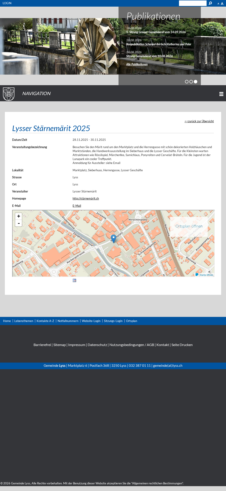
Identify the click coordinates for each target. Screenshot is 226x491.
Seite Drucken (182, 344)
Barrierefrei (42, 344)
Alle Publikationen (137, 64)
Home (7, 321)
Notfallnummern (68, 321)
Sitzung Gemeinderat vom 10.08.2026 (149, 56)
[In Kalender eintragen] (74, 281)
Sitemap (59, 344)
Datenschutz (97, 344)
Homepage (19, 198)
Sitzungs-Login (113, 321)
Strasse (17, 177)
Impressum (76, 344)
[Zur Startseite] (8, 101)
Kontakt (162, 344)
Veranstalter (20, 191)
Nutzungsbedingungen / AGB (131, 344)
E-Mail (16, 205)
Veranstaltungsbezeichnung (29, 147)
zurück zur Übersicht (201, 121)
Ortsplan (131, 321)
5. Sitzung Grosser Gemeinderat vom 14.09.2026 (156, 32)
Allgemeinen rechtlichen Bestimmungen (157, 483)
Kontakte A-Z (45, 321)
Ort (14, 184)
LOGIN (7, 3)
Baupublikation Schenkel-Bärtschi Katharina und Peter (158, 44)
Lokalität (17, 170)
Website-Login (91, 321)
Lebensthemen (23, 321)
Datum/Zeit (19, 139)
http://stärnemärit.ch (86, 198)
